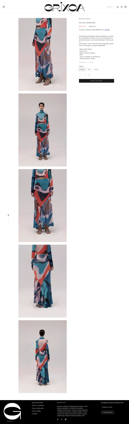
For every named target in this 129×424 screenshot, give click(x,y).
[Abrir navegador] (4, 7)
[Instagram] (57, 419)
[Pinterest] (92, 62)
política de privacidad (37, 402)
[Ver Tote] (125, 7)
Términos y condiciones (38, 405)
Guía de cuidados (36, 411)
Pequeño (82, 69)
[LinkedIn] (65, 419)
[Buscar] (122, 7)
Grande (96, 69)
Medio (89, 69)
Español (109, 6)
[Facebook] (88, 62)
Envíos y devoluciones (38, 408)
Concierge (34, 413)
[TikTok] (61, 419)
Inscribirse (107, 412)
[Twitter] (90, 62)
